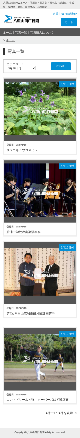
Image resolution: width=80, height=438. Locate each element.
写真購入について (42, 32)
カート (69, 22)
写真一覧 (21, 32)
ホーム (7, 32)
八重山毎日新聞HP (65, 14)
